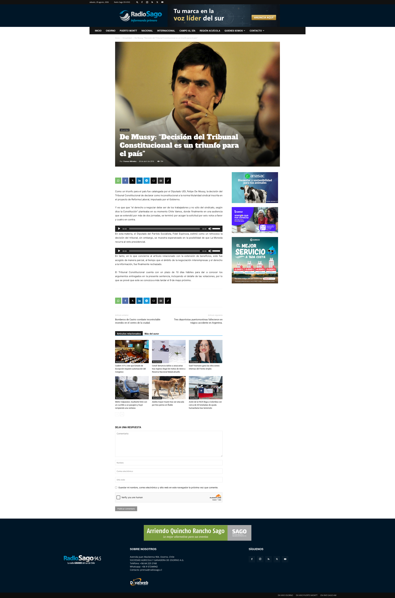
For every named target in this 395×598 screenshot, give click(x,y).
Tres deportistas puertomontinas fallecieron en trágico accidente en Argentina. (198, 321)
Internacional (166, 30)
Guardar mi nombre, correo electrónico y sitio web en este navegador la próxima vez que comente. (168, 487)
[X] (157, 2)
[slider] (216, 228)
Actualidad (127, 38)
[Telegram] (146, 181)
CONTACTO (256, 30)
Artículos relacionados (129, 333)
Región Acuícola (210, 30)
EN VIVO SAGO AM (328, 595)
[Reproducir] (119, 228)
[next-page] (122, 414)
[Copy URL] (168, 181)
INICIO (98, 30)
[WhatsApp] (118, 181)
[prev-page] (117, 414)
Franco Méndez (129, 161)
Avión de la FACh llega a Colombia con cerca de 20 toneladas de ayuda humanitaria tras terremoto (205, 405)
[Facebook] (142, 2)
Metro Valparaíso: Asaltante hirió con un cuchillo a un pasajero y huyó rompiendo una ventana (131, 405)
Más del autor (152, 333)
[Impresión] (161, 181)
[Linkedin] (139, 181)
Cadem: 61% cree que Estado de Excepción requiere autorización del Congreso (130, 369)
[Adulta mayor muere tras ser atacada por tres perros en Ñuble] (169, 387)
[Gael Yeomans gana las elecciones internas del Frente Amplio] (205, 351)
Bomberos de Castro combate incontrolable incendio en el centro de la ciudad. (137, 321)
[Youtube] (162, 2)
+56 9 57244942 (150, 566)
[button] (137, 2)
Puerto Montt (128, 30)
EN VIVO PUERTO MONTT (307, 595)
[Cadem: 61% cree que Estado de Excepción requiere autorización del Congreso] (132, 351)
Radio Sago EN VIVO (122, 2)
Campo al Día (187, 30)
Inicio (117, 38)
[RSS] (152, 2)
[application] (168, 229)
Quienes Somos (234, 30)
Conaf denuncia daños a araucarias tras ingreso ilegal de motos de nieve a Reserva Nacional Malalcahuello (168, 369)
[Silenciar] (209, 228)
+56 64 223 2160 (148, 563)
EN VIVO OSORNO (285, 595)
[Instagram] (147, 2)
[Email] (154, 181)
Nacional (147, 30)
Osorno (110, 30)
